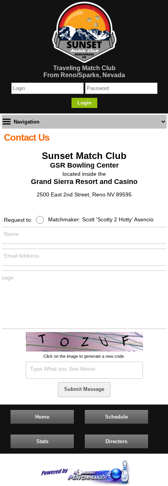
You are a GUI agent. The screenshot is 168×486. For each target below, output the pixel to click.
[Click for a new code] (84, 342)
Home (42, 417)
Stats (42, 441)
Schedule (116, 417)
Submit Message (84, 389)
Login (84, 103)
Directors (116, 441)
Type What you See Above (62, 369)
